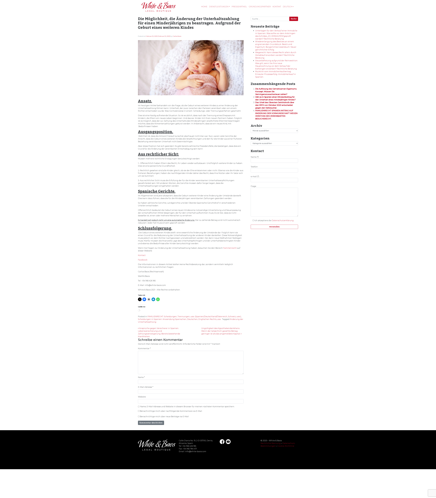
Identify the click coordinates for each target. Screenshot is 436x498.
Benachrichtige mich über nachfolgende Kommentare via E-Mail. (171, 411)
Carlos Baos (177, 36)
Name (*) (255, 157)
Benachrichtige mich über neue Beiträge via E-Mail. (164, 416)
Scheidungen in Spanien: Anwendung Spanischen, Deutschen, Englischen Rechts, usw (179, 319)
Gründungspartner (260, 7)
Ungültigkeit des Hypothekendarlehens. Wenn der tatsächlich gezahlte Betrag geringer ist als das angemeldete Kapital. (221, 331)
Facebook (142, 260)
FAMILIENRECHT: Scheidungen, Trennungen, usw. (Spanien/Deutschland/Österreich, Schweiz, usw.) (194, 316)
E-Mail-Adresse (145, 387)
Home (204, 7)
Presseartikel (239, 7)
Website (142, 397)
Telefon (254, 167)
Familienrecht (230, 248)
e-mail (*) (255, 176)
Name (141, 377)
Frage (253, 186)
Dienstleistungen (218, 7)
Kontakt (276, 7)
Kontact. (142, 255)
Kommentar (144, 348)
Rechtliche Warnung (271, 443)
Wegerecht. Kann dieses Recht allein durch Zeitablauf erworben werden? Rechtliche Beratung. (275, 55)
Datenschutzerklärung (283, 220)
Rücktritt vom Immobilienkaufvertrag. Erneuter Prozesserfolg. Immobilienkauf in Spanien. (275, 74)
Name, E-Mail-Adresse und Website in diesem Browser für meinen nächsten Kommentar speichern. (187, 406)
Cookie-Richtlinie (285, 446)
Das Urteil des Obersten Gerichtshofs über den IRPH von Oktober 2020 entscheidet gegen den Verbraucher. (274, 105)
